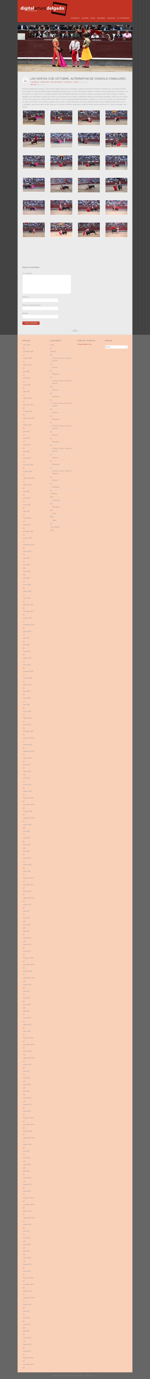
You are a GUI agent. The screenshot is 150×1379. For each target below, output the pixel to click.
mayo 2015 (27, 1084)
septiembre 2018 (28, 818)
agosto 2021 (27, 631)
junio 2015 (26, 1078)
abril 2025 (26, 391)
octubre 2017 (27, 891)
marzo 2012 (27, 1338)
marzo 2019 (27, 785)
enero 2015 (27, 1111)
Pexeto (96, 1375)
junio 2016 (26, 998)
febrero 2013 (27, 1264)
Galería (85, 18)
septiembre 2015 (28, 1058)
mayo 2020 (27, 698)
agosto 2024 (27, 425)
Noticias (55, 367)
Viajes (54, 520)
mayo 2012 (27, 1324)
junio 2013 (26, 1238)
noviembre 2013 (28, 1204)
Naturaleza (56, 507)
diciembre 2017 (28, 878)
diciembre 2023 (28, 465)
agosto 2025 (27, 365)
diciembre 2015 (28, 1038)
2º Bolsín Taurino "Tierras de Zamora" (62, 382)
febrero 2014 (27, 1184)
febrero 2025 (27, 398)
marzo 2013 (27, 1258)
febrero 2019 (27, 791)
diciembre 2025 (28, 351)
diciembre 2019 (28, 731)
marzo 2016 (27, 1018)
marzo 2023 (27, 518)
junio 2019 (26, 764)
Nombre (25, 297)
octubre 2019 (27, 745)
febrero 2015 (27, 1104)
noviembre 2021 (28, 611)
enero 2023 (27, 525)
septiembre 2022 (28, 545)
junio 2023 (26, 498)
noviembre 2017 (28, 885)
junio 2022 (26, 565)
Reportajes (56, 374)
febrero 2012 (27, 1344)
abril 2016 (26, 1011)
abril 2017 (26, 931)
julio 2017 (26, 911)
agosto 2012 (27, 1304)
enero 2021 (27, 665)
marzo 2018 (27, 858)
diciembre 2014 (28, 1118)
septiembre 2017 (28, 898)
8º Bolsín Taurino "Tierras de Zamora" (62, 472)
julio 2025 (26, 371)
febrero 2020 (27, 718)
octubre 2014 (27, 1131)
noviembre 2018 (28, 804)
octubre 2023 (27, 471)
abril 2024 (26, 451)
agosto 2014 (27, 1144)
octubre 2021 (27, 618)
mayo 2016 (27, 1004)
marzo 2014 (27, 1178)
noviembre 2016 (28, 964)
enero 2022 (27, 598)
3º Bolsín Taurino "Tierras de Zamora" (62, 404)
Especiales (45, 82)
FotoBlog (75, 18)
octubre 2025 (27, 358)
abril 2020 (26, 705)
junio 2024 (26, 438)
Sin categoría (56, 82)
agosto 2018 (27, 824)
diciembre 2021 (28, 605)
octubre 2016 (27, 971)
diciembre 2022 (28, 531)
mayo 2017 (27, 924)
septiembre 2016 (28, 978)
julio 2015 (26, 1071)
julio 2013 (26, 1231)
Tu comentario (27, 273)
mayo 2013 (27, 1244)
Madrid (86, 344)
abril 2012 (26, 1331)
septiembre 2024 (28, 418)
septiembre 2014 (28, 1138)
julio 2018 (26, 831)
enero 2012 (27, 1351)
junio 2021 (26, 645)
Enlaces (111, 18)
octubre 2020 (27, 678)
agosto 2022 (27, 551)
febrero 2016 (27, 1024)
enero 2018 (27, 871)
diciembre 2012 (28, 1278)
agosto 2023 (27, 485)
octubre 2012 (27, 1291)
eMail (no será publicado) (30, 305)
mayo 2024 (27, 445)
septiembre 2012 (28, 1298)
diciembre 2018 (28, 798)
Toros (76, 82)
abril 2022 (26, 578)
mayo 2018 (27, 845)
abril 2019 (26, 778)
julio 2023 (26, 491)
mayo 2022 (27, 571)
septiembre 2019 (28, 751)
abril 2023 (26, 511)
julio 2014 (26, 1151)
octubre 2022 (27, 538)
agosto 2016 (27, 984)
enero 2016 (27, 1031)
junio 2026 (26, 345)
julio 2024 (26, 431)
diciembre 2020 (28, 671)
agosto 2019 (27, 758)
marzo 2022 (27, 585)
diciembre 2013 (28, 1198)
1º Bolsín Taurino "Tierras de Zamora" (62, 359)
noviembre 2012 (28, 1284)
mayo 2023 (27, 505)
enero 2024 (27, 458)
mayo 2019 (27, 771)
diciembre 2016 (28, 958)
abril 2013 (26, 1251)
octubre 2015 (27, 1051)
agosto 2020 (27, 685)
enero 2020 (27, 725)
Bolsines (101, 18)
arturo (33, 84)
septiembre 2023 (28, 478)
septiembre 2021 (28, 625)
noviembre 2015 (28, 1044)
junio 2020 (26, 691)
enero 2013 (27, 1271)
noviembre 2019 (28, 738)
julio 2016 (26, 991)
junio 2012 (26, 1318)
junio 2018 (26, 838)
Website (25, 313)
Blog (93, 18)
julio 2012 (26, 1311)
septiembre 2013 (28, 1218)
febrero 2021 (27, 658)
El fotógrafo (123, 18)
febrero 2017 (27, 944)
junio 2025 (26, 378)
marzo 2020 (27, 711)
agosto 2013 (27, 1224)
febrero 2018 (27, 864)
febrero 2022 (27, 591)
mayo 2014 (27, 1164)
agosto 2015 (27, 1064)
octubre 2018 (27, 811)
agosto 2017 (27, 904)
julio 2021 (26, 638)
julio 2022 (26, 558)
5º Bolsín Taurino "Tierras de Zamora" (62, 450)
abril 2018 (26, 851)
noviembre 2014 (28, 1124)
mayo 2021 (27, 651)
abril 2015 (26, 1091)
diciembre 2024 (28, 405)
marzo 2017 (27, 938)
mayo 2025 (27, 385)
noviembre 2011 (28, 1364)
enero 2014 (27, 1191)
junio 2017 (26, 918)
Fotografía (80, 344)
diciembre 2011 (28, 1358)
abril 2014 (26, 1171)
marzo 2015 (27, 1098)
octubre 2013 (27, 1211)
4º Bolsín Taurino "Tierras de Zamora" (62, 427)
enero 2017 (27, 951)
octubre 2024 (27, 411)
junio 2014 (26, 1158)
